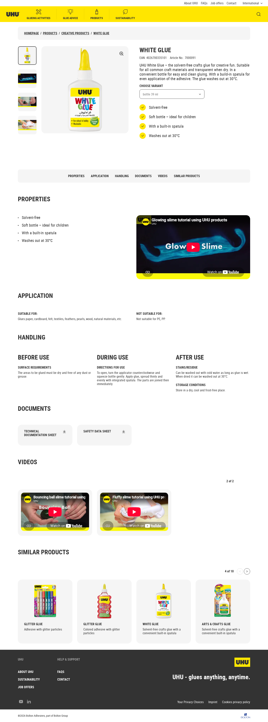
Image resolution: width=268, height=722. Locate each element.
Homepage (31, 33)
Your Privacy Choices (190, 702)
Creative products (75, 33)
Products (96, 18)
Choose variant (151, 86)
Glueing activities (38, 18)
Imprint (212, 702)
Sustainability (125, 18)
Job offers (217, 3)
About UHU (191, 3)
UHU (20, 659)
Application (100, 176)
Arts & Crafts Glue (216, 624)
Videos (163, 176)
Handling (122, 176)
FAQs (204, 3)
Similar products (187, 176)
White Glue (101, 33)
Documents (143, 176)
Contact (231, 3)
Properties (76, 176)
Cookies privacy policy (236, 702)
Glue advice (70, 18)
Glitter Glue (33, 624)
